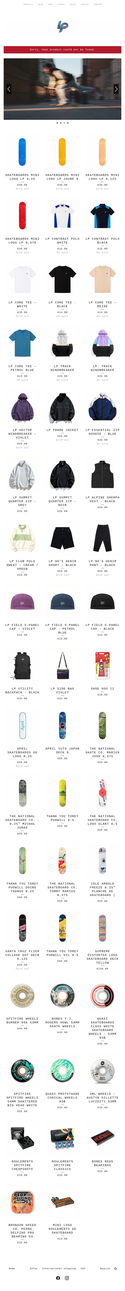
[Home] (62, 27)
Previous (8, 89)
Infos (73, 5)
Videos (61, 5)
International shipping (59, 1268)
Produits (28, 5)
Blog (40, 5)
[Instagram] (66, 1278)
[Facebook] (58, 1278)
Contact (85, 5)
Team (50, 5)
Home (12, 1268)
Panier (98, 5)
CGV (83, 1268)
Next (116, 89)
